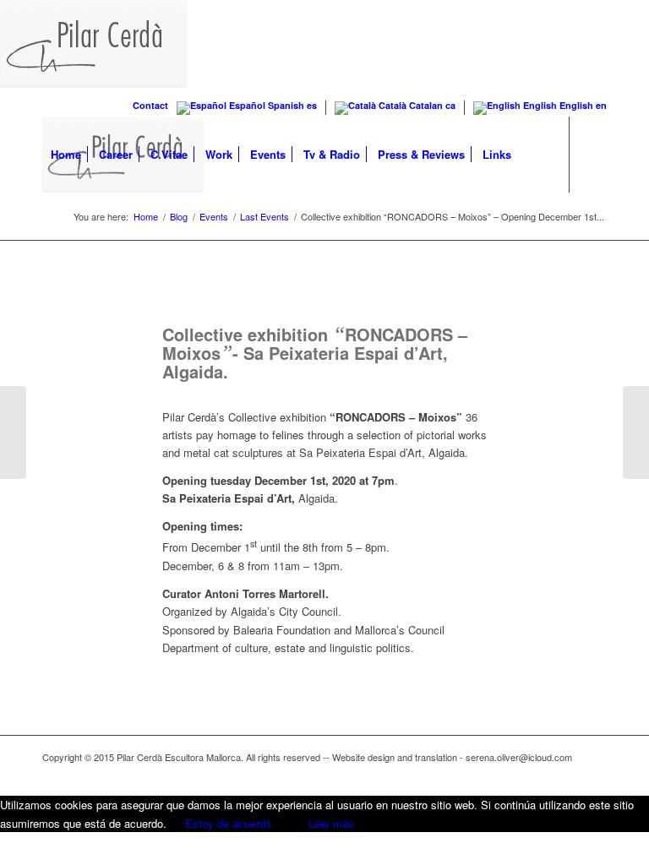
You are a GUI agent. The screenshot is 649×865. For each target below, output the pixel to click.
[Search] (534, 155)
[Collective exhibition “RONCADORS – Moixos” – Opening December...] (636, 432)
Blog (179, 216)
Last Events (264, 216)
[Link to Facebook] (47, 229)
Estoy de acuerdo (228, 823)
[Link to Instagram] (72, 229)
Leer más (331, 823)
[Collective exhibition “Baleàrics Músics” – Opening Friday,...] (13, 432)
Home (146, 216)
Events (213, 216)
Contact (150, 105)
